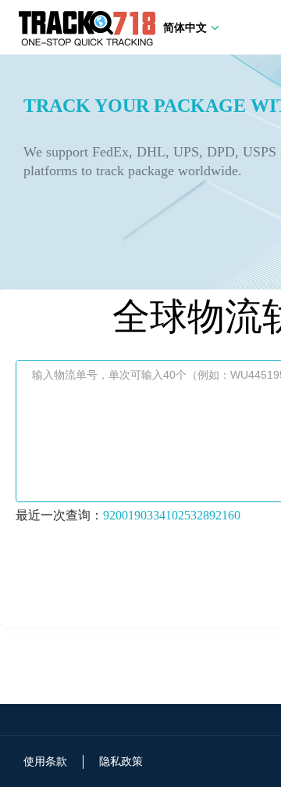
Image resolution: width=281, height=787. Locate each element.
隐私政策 (121, 761)
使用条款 (45, 761)
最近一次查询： (128, 515)
